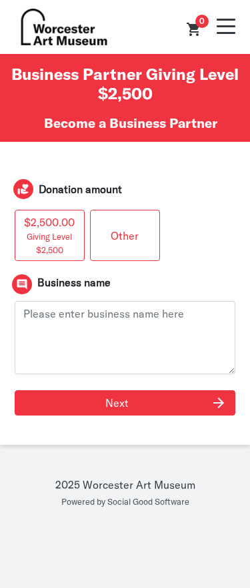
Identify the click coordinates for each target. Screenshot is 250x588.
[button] (194, 29)
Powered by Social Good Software (125, 501)
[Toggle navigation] (226, 27)
